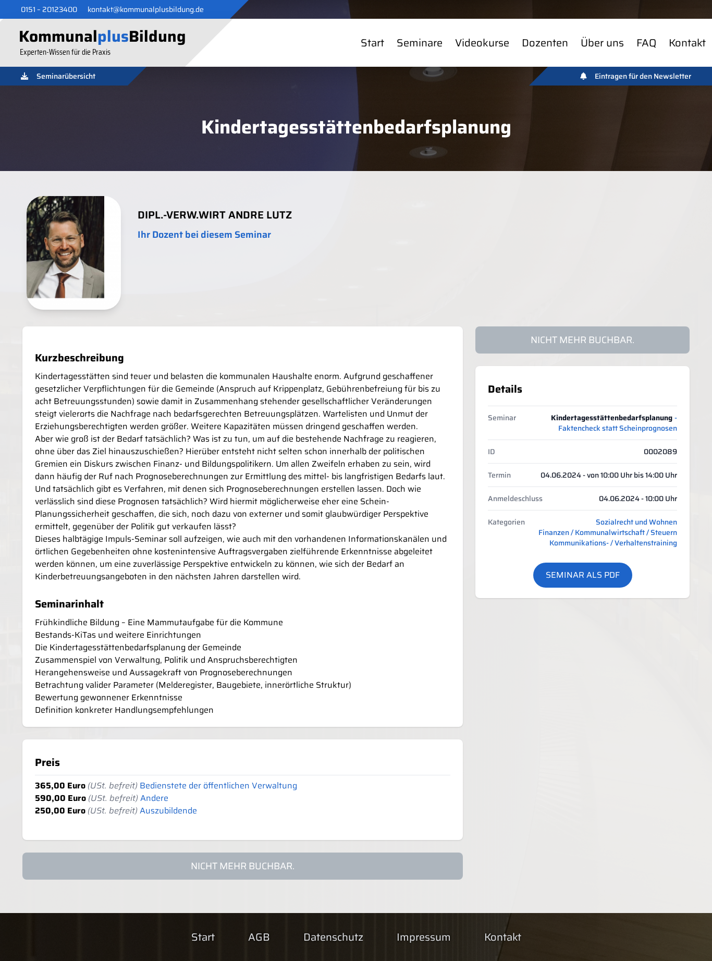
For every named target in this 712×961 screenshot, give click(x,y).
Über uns (602, 42)
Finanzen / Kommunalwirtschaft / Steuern (607, 532)
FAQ (646, 42)
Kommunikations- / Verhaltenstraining (613, 543)
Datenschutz (333, 937)
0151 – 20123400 (49, 9)
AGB (259, 937)
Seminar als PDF (583, 574)
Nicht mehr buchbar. (582, 340)
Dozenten (545, 42)
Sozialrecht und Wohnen (636, 522)
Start (372, 42)
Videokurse (482, 42)
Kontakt (687, 42)
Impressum (424, 937)
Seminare (420, 42)
